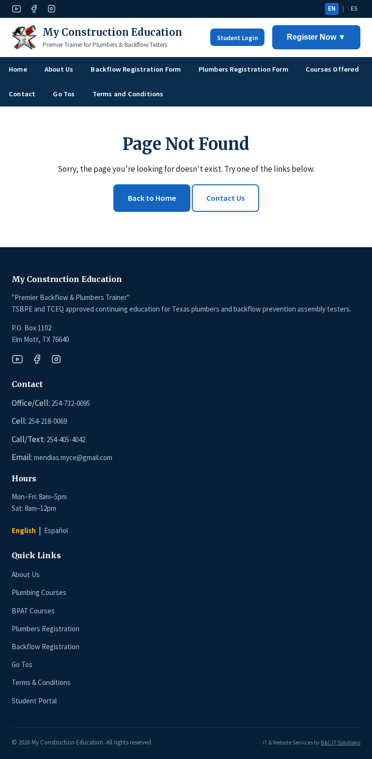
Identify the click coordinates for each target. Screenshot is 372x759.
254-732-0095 (70, 403)
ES (354, 8)
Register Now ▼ (316, 37)
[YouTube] (16, 9)
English (24, 530)
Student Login (237, 38)
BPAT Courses (33, 610)
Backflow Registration (45, 646)
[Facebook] (34, 9)
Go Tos (64, 93)
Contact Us (225, 198)
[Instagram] (51, 9)
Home (18, 69)
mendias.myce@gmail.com (73, 457)
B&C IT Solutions (340, 742)
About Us (59, 69)
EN (332, 8)
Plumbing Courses (39, 592)
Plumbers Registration (45, 628)
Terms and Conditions (128, 93)
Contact (22, 93)
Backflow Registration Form (136, 69)
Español (56, 530)
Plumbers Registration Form (243, 69)
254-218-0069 (47, 421)
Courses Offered (332, 69)
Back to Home (152, 198)
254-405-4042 (65, 439)
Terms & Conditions (41, 682)
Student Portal (34, 700)
